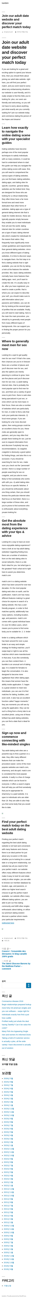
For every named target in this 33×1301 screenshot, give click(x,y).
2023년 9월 (8, 1119)
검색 (4, 981)
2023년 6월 (8, 1129)
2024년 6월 (8, 1088)
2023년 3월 (8, 1139)
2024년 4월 (8, 1095)
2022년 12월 (9, 1149)
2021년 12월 (9, 1189)
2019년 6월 (8, 1269)
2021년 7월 (8, 1206)
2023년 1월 (8, 1145)
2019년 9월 (8, 1266)
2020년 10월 (9, 1232)
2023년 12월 (9, 1109)
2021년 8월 (8, 1202)
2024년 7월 (8, 1085)
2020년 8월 (8, 1239)
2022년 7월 (8, 1165)
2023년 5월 (8, 1132)
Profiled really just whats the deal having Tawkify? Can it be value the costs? (16, 1024)
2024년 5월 (8, 1092)
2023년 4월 (8, 1135)
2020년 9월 (8, 1236)
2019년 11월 (9, 1259)
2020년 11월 (9, 1229)
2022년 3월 (8, 1179)
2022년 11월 (9, 1152)
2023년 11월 (9, 1112)
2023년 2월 (8, 1142)
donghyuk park (8, 32)
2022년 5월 (8, 1172)
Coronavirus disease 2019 (12, 1001)
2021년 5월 (8, 1212)
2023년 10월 (9, 1115)
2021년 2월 (8, 1222)
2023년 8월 (8, 1122)
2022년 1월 (8, 1185)
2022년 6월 (8, 1169)
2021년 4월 (8, 1216)
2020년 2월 (8, 1249)
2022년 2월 (8, 1182)
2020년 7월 (8, 1242)
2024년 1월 (8, 1105)
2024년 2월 (8, 1102)
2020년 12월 (9, 1226)
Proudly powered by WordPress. (16, 1296)
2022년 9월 (8, 1159)
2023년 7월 (8, 1125)
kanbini (5, 3)
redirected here (8, 923)
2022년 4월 (8, 1175)
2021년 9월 (8, 1199)
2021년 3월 (8, 1219)
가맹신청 (6, 940)
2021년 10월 (9, 1196)
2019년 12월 (9, 1256)
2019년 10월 (9, 1262)
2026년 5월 (8, 1078)
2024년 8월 (8, 1082)
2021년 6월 (8, 1209)
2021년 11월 (9, 1192)
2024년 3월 (8, 1099)
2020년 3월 (8, 1246)
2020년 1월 (8, 1252)
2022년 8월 (8, 1162)
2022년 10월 (9, 1155)
